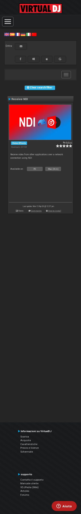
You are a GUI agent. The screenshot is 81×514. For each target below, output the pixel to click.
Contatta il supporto (31, 479)
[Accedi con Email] (21, 46)
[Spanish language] (12, 34)
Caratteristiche (28, 444)
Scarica (24, 436)
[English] (6, 34)
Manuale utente (29, 483)
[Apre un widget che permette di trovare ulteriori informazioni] (64, 506)
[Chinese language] (34, 34)
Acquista (25, 440)
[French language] (17, 34)
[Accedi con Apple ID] (46, 59)
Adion (69, 142)
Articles (24, 490)
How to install (54, 211)
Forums (24, 494)
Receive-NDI (19, 99)
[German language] (23, 34)
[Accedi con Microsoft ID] (34, 59)
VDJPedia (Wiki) (29, 487)
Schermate (26, 451)
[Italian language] (28, 34)
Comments (36, 211)
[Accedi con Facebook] (20, 59)
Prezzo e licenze (29, 447)
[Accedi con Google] (60, 59)
